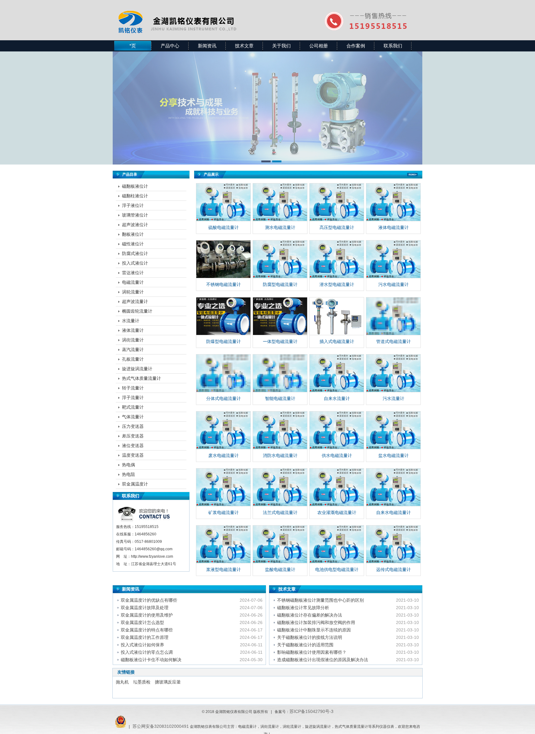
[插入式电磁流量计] (337, 316)
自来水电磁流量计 (393, 512)
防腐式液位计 (135, 253)
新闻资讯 (207, 45)
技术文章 (244, 45)
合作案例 (355, 45)
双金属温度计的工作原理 (144, 637)
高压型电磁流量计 (337, 227)
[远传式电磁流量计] (393, 544)
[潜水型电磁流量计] (337, 259)
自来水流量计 (337, 398)
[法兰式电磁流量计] (280, 487)
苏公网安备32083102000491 (161, 726)
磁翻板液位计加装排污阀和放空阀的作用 (316, 622)
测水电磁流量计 (280, 227)
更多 (412, 174)
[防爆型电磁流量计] (223, 316)
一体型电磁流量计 (280, 341)
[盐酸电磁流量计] (280, 544)
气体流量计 (133, 416)
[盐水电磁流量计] (393, 430)
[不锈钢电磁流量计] (223, 259)
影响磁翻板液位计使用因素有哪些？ (311, 652)
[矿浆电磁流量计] (223, 487)
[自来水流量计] (337, 373)
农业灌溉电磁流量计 (336, 512)
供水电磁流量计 (337, 455)
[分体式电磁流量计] (223, 373)
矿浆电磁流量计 (223, 512)
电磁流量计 (133, 282)
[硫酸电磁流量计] (223, 202)
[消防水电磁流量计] (280, 430)
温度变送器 (133, 455)
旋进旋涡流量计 (137, 368)
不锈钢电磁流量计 (223, 284)
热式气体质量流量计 (141, 378)
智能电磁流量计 (280, 398)
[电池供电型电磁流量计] (337, 544)
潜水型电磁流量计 (337, 284)
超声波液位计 (135, 224)
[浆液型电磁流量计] (223, 544)
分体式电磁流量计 (223, 398)
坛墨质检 (141, 681)
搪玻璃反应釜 (168, 681)
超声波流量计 (135, 301)
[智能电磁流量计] (280, 373)
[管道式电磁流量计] (393, 316)
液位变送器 (133, 445)
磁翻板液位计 (135, 186)
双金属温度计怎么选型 (142, 622)
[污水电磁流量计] (393, 259)
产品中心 (170, 45)
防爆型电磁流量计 (223, 341)
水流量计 (130, 320)
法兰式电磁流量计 (280, 512)
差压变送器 (133, 435)
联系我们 (393, 45)
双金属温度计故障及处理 (144, 607)
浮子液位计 (133, 205)
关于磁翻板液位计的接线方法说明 (309, 637)
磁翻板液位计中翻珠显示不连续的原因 (314, 629)
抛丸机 (122, 681)
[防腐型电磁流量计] (280, 259)
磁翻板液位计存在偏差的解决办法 (309, 615)
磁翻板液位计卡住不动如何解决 (151, 659)
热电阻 (128, 474)
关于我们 (281, 45)
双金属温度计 (135, 483)
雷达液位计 (133, 272)
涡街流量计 (133, 339)
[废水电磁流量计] (223, 430)
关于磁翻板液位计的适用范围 (305, 644)
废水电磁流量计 (223, 455)
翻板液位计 (133, 234)
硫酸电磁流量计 (223, 227)
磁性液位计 (133, 243)
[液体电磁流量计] (393, 202)
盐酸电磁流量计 (280, 569)
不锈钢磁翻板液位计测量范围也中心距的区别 (320, 600)
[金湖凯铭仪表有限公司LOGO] (192, 14)
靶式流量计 (133, 407)
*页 (132, 45)
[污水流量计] (393, 373)
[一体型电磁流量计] (280, 316)
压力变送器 (133, 426)
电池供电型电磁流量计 (337, 569)
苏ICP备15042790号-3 (311, 711)
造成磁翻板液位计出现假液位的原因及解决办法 (322, 659)
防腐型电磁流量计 (280, 284)
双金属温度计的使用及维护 (147, 615)
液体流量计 (133, 330)
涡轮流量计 (133, 291)
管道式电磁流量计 (393, 341)
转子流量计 (133, 387)
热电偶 (128, 464)
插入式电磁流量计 (337, 341)
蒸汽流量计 (133, 349)
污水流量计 (393, 398)
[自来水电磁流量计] (393, 487)
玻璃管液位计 (135, 215)
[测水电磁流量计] (280, 202)
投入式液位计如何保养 (142, 644)
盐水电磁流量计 (393, 455)
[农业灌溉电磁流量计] (337, 487)
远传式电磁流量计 (393, 569)
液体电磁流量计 (393, 227)
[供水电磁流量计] (337, 430)
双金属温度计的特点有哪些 (147, 629)
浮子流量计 (133, 397)
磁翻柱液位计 (135, 195)
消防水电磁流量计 (280, 455)
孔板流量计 (133, 359)
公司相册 (318, 45)
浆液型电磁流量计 (223, 569)
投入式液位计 (135, 263)
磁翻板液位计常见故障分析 (303, 607)
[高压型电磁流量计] (337, 202)
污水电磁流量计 (393, 284)
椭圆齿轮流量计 (137, 311)
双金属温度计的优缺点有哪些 (149, 600)
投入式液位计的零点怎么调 (147, 652)
